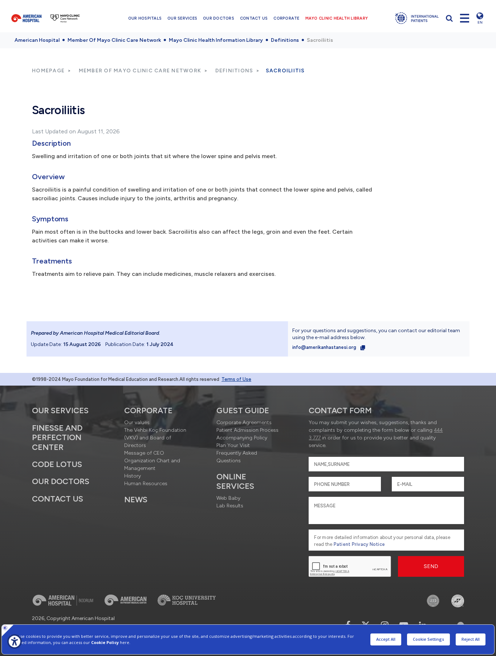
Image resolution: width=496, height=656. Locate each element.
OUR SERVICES (182, 18)
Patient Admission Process (247, 430)
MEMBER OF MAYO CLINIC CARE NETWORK (140, 71)
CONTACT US (254, 18)
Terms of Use (236, 379)
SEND (431, 566)
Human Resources (145, 483)
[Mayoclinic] (65, 18)
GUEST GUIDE (242, 410)
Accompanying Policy (241, 438)
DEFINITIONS (234, 71)
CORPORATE (286, 18)
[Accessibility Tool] (14, 641)
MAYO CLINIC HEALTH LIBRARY (336, 18)
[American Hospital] (26, 18)
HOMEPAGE (48, 71)
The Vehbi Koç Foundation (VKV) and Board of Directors (155, 437)
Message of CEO (144, 453)
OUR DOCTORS (218, 18)
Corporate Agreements (244, 422)
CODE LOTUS (57, 464)
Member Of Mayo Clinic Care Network (114, 40)
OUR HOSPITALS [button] (145, 18)
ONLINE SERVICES (235, 481)
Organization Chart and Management (152, 464)
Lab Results (229, 506)
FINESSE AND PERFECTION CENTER (57, 437)
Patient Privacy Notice (359, 544)
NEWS (135, 499)
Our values (137, 422)
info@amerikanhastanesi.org (324, 347)
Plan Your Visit (233, 445)
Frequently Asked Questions (236, 457)
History (132, 476)
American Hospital (37, 40)
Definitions (285, 40)
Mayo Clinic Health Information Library (216, 40)
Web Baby (228, 498)
